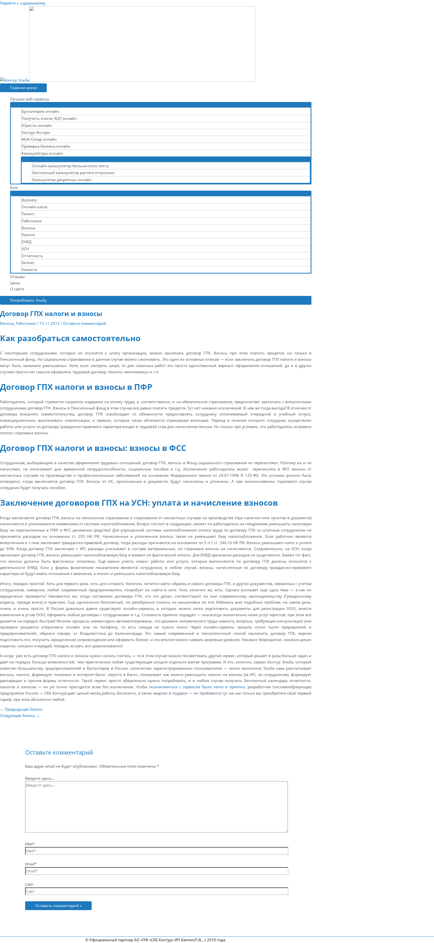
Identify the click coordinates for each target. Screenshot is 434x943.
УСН (25, 248)
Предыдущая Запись (21, 709)
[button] (155, 300)
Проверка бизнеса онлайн (46, 146)
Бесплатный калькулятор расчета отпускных (73, 172)
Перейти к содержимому (22, 3)
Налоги (28, 234)
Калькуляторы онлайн (42, 153)
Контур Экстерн (36, 132)
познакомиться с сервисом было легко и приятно (197, 686)
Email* (31, 863)
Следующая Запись (20, 715)
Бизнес (28, 262)
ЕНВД (26, 241)
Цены (15, 282)
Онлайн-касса (34, 206)
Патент (28, 213)
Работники (32, 220)
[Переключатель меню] (160, 104)
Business (29, 199)
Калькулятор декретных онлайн (62, 179)
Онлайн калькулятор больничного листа (70, 165)
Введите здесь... (40, 778)
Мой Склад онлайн (39, 139)
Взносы (28, 227)
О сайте (17, 288)
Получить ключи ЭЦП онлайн (49, 118)
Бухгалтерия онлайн (40, 111)
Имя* (30, 843)
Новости (29, 269)
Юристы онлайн (37, 125)
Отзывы (17, 276)
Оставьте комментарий (84, 323)
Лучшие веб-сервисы (29, 98)
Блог (14, 187)
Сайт (29, 884)
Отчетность (32, 255)
